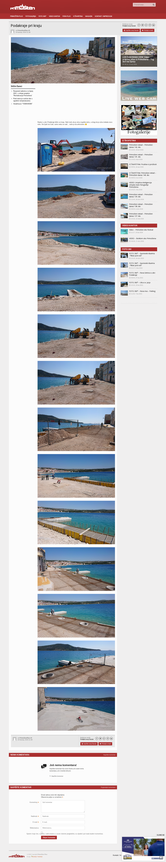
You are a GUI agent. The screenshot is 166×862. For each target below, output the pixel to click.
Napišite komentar (109, 755)
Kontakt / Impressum (103, 16)
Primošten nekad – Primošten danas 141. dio (141, 155)
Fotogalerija (31, 16)
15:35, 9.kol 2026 (136, 159)
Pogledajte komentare (108, 787)
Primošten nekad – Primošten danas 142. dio (141, 146)
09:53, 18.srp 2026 (136, 167)
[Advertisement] (76, 103)
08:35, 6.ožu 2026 (136, 209)
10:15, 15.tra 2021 (136, 285)
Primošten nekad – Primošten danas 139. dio (141, 195)
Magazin (88, 16)
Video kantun (54, 16)
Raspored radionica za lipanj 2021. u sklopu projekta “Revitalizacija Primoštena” (23, 93)
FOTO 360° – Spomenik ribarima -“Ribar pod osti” (142, 254)
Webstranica (34, 828)
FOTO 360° (42, 16)
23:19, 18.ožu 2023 (136, 258)
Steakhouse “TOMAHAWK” (22, 104)
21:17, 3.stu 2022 (136, 268)
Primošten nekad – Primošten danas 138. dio (141, 205)
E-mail (36, 822)
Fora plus (67, 16)
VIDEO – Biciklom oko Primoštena (142, 238)
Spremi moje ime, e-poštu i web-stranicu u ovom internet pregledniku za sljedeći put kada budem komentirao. (32, 834)
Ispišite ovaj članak (131, 30)
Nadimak (35, 816)
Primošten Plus (16, 16)
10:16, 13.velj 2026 (136, 219)
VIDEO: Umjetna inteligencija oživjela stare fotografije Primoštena (140, 184)
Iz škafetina (78, 16)
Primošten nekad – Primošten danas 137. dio (141, 215)
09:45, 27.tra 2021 (136, 278)
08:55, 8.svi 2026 (135, 178)
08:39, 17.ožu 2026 (136, 241)
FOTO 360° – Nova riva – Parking (142, 291)
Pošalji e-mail (147, 30)
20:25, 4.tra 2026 (135, 190)
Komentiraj (34, 802)
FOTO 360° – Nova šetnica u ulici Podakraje (142, 274)
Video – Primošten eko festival (141, 230)
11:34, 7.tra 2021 (135, 294)
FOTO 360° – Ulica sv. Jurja (139, 282)
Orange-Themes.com (37, 857)
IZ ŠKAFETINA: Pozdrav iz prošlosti (143, 164)
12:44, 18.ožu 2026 (136, 199)
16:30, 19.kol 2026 (136, 150)
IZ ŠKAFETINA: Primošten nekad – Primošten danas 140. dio (142, 174)
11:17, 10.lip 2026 (136, 232)
